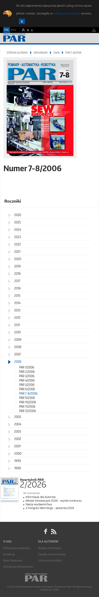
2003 (17, 431)
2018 (17, 273)
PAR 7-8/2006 (28, 393)
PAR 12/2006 (27, 411)
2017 (17, 281)
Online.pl (49, 577)
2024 (17, 229)
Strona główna (17, 52)
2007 (17, 354)
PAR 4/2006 (27, 380)
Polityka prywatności (16, 548)
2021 (17, 251)
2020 (17, 259)
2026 (17, 215)
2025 (17, 222)
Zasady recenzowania (51, 554)
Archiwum (40, 52)
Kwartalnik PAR (33, 482)
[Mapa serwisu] (94, 30)
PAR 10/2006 (27, 402)
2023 (17, 237)
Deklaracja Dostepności (18, 566)
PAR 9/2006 (27, 398)
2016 (17, 288)
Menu (91, 38)
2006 (56, 52)
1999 (17, 461)
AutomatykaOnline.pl (28, 38)
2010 (17, 332)
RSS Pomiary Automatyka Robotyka (53, 532)
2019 (17, 266)
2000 (17, 453)
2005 (17, 417)
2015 (17, 295)
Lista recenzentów (50, 560)
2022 (17, 244)
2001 (17, 446)
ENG (13, 29)
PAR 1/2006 (26, 367)
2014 (17, 303)
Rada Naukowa (12, 560)
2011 (17, 325)
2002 (17, 439)
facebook (45, 532)
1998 (17, 468)
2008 (17, 347)
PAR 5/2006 (27, 385)
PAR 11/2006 (27, 406)
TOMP (55, 589)
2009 (17, 339)
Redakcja (9, 554)
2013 (17, 310)
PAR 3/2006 (27, 376)
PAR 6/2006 (27, 389)
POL (6, 29)
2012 (17, 317)
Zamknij (22, 21)
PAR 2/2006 (27, 372)
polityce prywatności (66, 13)
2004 (17, 424)
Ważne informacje (49, 548)
